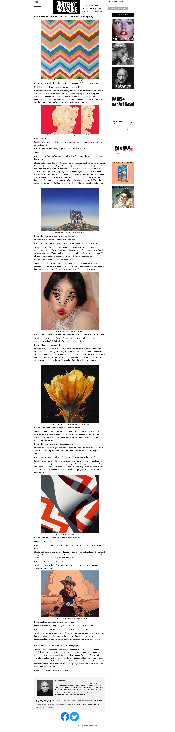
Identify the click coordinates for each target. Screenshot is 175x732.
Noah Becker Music (71, 704)
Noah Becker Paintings (58, 704)
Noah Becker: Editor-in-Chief (87, 726)
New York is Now (81, 693)
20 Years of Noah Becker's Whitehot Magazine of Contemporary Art (76, 700)
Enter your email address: (115, 1)
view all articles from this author (45, 707)
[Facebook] (65, 716)
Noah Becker (58, 683)
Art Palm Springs (92, 83)
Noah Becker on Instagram (43, 704)
